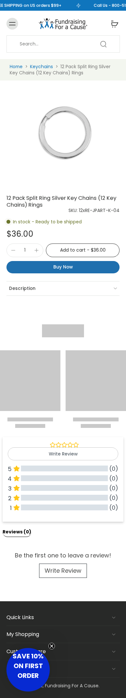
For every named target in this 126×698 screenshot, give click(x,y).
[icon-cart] (113, 23)
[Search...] (103, 44)
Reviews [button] (17, 532)
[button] (83, 250)
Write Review (63, 571)
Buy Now (63, 267)
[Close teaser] (51, 646)
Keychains (41, 66)
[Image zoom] (63, 133)
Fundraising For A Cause (72, 685)
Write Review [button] (63, 454)
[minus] (13, 250)
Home (16, 66)
